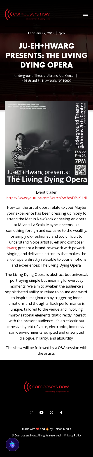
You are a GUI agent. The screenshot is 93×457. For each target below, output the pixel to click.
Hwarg (11, 247)
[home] (27, 14)
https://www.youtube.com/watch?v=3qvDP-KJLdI (46, 197)
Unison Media (62, 429)
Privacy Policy (72, 435)
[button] (86, 14)
